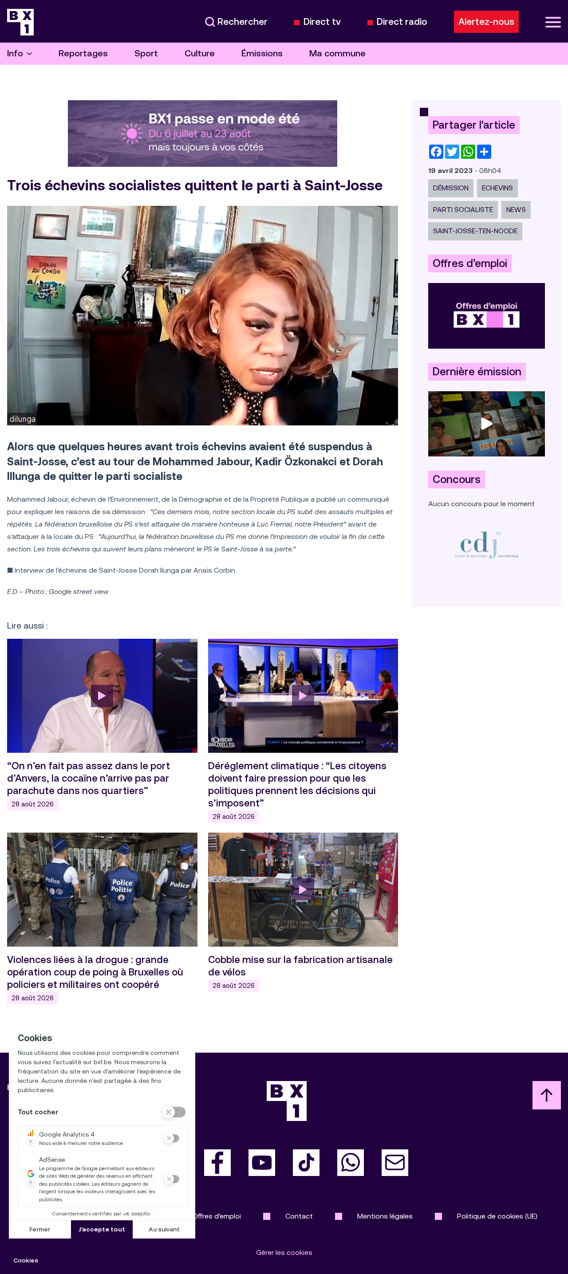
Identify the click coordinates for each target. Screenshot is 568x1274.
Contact (299, 1216)
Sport (146, 53)
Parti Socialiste (463, 209)
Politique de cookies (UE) (497, 1216)
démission (451, 188)
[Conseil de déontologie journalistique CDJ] (486, 545)
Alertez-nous (486, 21)
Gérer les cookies (284, 1252)
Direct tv (322, 22)
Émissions (262, 53)
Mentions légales (385, 1216)
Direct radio (402, 22)
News (516, 209)
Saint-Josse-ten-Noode (475, 231)
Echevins (497, 188)
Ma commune (337, 53)
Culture (200, 53)
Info (15, 53)
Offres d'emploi (217, 1216)
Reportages (83, 53)
